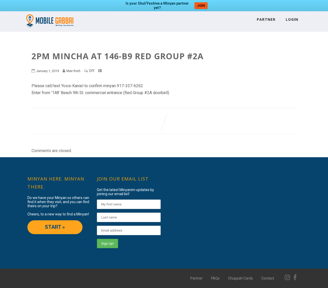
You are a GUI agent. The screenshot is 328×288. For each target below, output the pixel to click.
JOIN (201, 5)
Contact (267, 278)
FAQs (215, 278)
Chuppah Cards (240, 278)
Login (292, 19)
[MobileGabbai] (50, 29)
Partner (266, 19)
